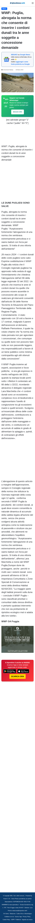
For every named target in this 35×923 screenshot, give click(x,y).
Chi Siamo (6, 913)
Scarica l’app (18, 916)
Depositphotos (9, 901)
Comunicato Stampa (8, 69)
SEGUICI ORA (17, 112)
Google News (25, 55)
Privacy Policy (27, 916)
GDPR (13, 919)
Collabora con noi (9, 916)
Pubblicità (18, 919)
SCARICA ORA (17, 676)
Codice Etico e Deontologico (24, 913)
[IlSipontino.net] (17, 3)
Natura (4, 8)
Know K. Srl (6, 898)
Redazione (12, 913)
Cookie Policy (6, 919)
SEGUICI (14, 55)
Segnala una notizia (27, 919)
